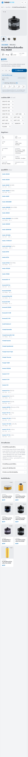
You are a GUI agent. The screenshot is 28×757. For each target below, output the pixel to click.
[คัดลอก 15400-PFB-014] (13, 114)
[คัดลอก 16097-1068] (23, 117)
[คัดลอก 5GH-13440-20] (12, 123)
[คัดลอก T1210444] (10, 127)
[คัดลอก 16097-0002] (24, 114)
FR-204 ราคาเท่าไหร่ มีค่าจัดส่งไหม (10, 472)
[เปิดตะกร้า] (22, 2)
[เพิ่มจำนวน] (9, 70)
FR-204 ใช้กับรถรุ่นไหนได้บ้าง (9, 447)
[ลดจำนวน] (2, 70)
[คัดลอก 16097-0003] (11, 117)
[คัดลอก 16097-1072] (23, 120)
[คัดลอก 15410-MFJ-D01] (13, 111)
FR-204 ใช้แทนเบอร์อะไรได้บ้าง (9, 464)
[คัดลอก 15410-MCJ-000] (13, 101)
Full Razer (5, 45)
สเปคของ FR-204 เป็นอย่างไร (9, 468)
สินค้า (2, 7)
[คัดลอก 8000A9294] (23, 123)
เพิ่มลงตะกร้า (20, 70)
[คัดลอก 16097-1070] (11, 120)
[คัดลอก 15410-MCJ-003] (13, 105)
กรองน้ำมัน (8, 7)
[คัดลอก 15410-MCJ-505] (13, 108)
